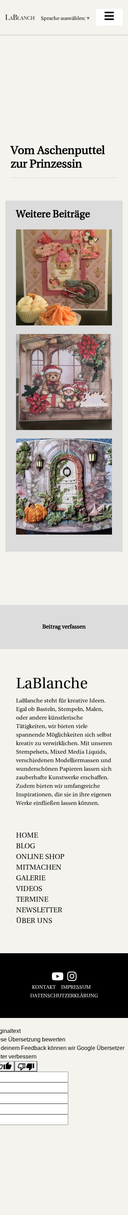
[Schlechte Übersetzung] (26, 1066)
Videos (29, 889)
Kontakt (44, 987)
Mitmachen (39, 867)
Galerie (31, 878)
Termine (32, 899)
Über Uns (34, 921)
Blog (25, 846)
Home (27, 835)
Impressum (76, 987)
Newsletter (39, 910)
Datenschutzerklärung (64, 996)
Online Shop (40, 857)
